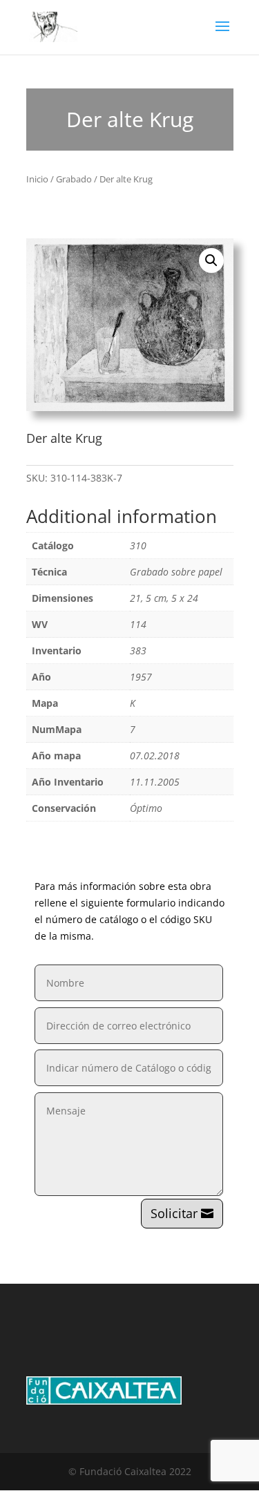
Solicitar (174, 1213)
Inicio (37, 179)
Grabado (74, 179)
